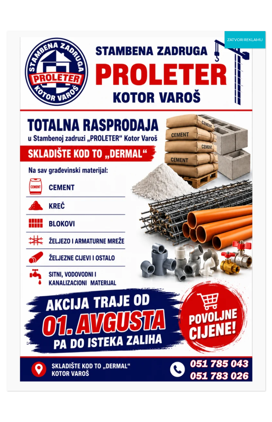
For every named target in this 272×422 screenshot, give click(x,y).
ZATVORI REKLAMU (245, 39)
